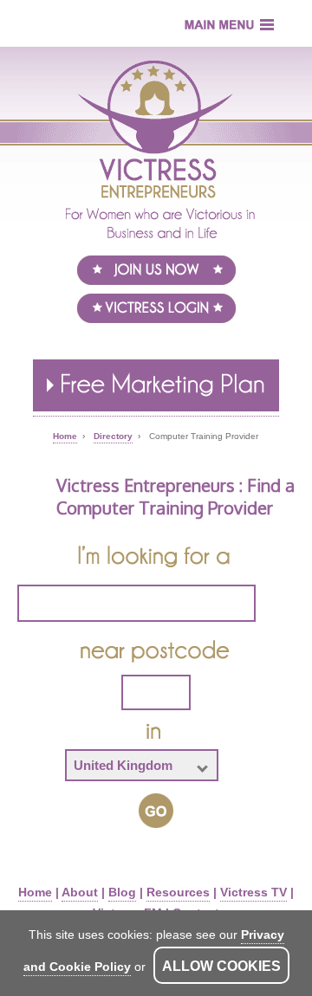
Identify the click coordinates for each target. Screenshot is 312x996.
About (80, 892)
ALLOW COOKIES (221, 966)
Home (35, 892)
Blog (122, 892)
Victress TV (253, 892)
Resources (178, 892)
